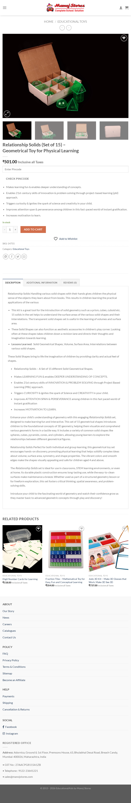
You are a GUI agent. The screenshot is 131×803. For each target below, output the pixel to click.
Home (48, 21)
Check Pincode (17, 178)
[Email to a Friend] (24, 256)
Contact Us (9, 637)
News (6, 617)
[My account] (121, 7)
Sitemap (7, 673)
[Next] (122, 75)
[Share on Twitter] (18, 256)
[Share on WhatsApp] (6, 256)
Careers (7, 624)
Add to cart (33, 229)
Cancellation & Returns (16, 709)
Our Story (8, 611)
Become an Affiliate (14, 680)
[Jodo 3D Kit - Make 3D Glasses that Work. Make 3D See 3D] (108, 549)
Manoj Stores (84, 788)
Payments (8, 696)
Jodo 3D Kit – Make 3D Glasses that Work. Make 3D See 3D (107, 580)
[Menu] (5, 7)
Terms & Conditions (14, 666)
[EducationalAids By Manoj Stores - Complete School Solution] (66, 8)
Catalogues (9, 630)
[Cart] (126, 7)
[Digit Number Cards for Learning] (22, 549)
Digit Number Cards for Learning (20, 579)
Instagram (11, 733)
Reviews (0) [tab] (70, 282)
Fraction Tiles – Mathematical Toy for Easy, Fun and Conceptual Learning (65, 580)
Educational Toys (72, 21)
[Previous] (9, 75)
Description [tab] (12, 282)
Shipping (8, 702)
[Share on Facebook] (12, 256)
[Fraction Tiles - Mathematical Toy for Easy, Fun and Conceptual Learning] (65, 549)
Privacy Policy (11, 660)
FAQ (5, 653)
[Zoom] (7, 113)
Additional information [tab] (41, 282)
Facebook (10, 726)
